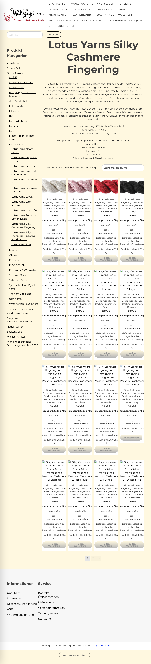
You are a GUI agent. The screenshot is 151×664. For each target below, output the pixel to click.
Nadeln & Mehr (15, 326)
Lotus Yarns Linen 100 (24, 210)
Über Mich (14, 593)
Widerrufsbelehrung (20, 614)
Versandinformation (51, 607)
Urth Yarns (15, 298)
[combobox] (123, 167)
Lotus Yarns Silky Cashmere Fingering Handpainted (23, 236)
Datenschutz (59, 9)
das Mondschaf (18, 101)
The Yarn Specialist (20, 293)
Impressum (105, 9)
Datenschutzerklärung (22, 603)
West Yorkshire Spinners (23, 303)
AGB (122, 9)
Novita (13, 250)
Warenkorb (82, 14)
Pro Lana (14, 260)
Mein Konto (58, 14)
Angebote (13, 63)
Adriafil (13, 77)
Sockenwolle (14, 331)
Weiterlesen (131, 437)
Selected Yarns (18, 280)
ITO (11, 116)
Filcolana (14, 111)
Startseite (57, 3)
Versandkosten (54, 233)
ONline (13, 255)
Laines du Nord (18, 121)
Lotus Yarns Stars (21, 244)
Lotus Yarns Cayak (22, 196)
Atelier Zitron (16, 87)
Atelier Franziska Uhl (21, 82)
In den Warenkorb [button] (54, 258)
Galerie (126, 3)
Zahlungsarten (48, 613)
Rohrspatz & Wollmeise (22, 270)
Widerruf (83, 9)
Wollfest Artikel (16, 336)
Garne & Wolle (15, 73)
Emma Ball (13, 68)
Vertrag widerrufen (74, 655)
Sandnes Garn (17, 275)
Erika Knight (16, 106)
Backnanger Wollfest (114, 14)
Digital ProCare (101, 645)
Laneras (13, 131)
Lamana (14, 126)
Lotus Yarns (16, 144)
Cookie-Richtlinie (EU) (124, 20)
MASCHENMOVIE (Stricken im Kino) (75, 20)
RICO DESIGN (17, 265)
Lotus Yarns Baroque (23, 166)
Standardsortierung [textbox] (115, 167)
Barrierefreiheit (62, 25)
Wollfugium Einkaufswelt (92, 3)
